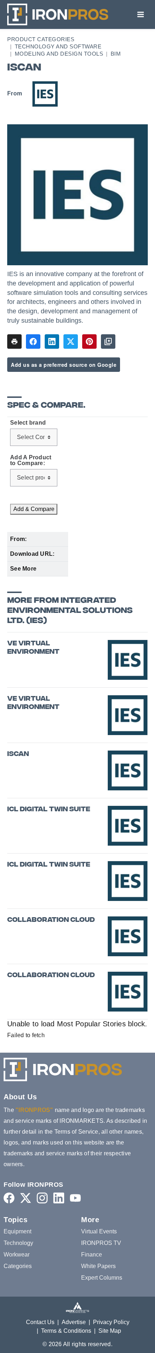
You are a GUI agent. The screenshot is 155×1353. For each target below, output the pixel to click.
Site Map (109, 1331)
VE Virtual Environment (33, 648)
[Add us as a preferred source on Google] (108, 341)
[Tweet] (70, 341)
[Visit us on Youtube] (75, 1197)
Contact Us (40, 1322)
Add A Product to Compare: (30, 460)
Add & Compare (33, 509)
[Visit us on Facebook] (9, 1197)
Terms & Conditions (66, 1331)
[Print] (14, 341)
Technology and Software (58, 46)
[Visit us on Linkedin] (58, 1197)
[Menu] (140, 14)
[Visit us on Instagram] (42, 1197)
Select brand (28, 423)
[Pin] (89, 341)
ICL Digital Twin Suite (48, 810)
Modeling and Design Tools (59, 54)
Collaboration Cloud (51, 920)
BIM (116, 54)
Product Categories (40, 39)
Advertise (74, 1322)
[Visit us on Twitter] (25, 1197)
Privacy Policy (111, 1322)
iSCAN (18, 754)
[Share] (33, 341)
